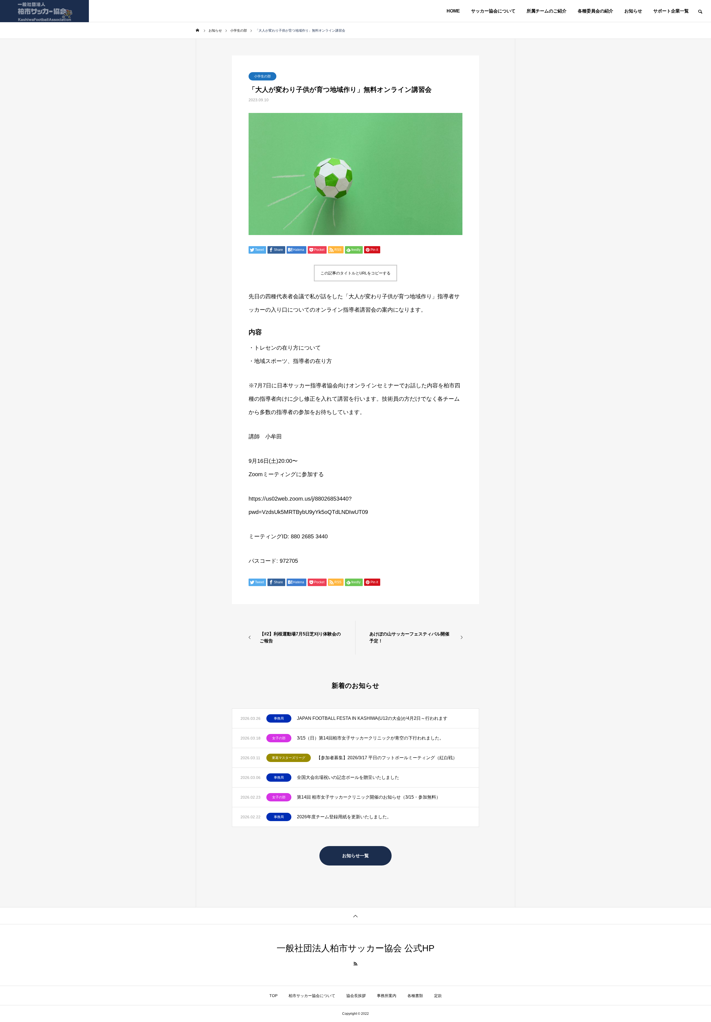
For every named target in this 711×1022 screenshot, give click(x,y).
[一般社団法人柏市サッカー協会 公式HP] (44, 11)
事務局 (279, 718)
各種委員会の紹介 (595, 11)
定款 (438, 995)
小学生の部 (262, 76)
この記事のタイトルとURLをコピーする (355, 273)
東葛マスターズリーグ (288, 758)
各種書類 (415, 995)
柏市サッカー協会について (312, 995)
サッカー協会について (493, 11)
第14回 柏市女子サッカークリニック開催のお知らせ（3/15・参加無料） (368, 797)
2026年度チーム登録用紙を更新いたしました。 (344, 816)
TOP (273, 995)
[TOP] (355, 915)
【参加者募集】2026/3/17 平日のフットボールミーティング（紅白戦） (386, 757)
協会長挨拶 (356, 995)
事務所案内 (386, 995)
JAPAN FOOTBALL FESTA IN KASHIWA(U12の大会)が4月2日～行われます (372, 718)
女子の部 (279, 738)
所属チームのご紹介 (547, 11)
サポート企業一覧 (671, 11)
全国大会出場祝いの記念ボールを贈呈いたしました (348, 777)
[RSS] (355, 964)
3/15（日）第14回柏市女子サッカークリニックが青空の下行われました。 (370, 738)
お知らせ (633, 11)
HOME (453, 11)
